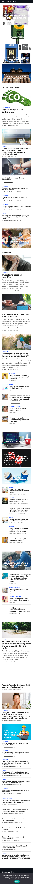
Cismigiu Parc (10, 2)
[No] (31, 879)
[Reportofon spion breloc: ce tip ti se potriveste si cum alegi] (16, 673)
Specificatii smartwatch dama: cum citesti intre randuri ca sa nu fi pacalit (16, 781)
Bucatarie (12, 587)
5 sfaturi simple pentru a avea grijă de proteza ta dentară (14, 837)
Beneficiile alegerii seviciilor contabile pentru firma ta (18, 520)
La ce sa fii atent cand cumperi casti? (17, 409)
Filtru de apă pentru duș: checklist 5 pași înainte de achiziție (15, 744)
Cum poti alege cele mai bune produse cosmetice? (19, 599)
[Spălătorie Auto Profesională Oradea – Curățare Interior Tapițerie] (5, 609)
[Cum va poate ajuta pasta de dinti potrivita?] (5, 387)
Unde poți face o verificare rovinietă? (13, 179)
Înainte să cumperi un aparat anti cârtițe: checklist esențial (15, 189)
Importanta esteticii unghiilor (12, 276)
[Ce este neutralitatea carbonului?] (16, 98)
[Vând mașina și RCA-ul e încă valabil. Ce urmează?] (16, 560)
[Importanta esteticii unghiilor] (16, 263)
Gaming (12, 454)
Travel (19, 239)
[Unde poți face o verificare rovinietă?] (16, 166)
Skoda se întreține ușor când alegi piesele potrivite (18, 500)
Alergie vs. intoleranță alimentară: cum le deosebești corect (19, 490)
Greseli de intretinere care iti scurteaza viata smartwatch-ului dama (16, 207)
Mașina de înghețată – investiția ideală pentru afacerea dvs (14, 846)
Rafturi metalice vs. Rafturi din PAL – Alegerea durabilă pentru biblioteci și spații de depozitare (19, 398)
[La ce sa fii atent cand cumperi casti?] (5, 409)
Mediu (9, 107)
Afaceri (4, 213)
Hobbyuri (6, 730)
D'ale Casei (5, 146)
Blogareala (6, 13)
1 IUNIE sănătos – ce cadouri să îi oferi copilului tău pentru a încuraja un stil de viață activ (16, 644)
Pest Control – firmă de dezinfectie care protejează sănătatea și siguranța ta (15, 810)
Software (6, 439)
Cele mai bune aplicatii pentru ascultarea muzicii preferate (19, 377)
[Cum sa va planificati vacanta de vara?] (16, 238)
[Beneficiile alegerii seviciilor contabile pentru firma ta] (5, 520)
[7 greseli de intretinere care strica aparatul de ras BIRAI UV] (16, 53)
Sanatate (12, 384)
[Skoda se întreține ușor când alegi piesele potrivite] (5, 501)
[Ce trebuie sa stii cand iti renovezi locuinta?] (5, 540)
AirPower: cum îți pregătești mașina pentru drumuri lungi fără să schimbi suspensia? (16, 772)
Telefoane (12, 373)
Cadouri (4, 639)
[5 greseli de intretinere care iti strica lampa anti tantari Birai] (16, 15)
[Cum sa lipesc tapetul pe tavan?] (5, 590)
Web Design (11, 439)
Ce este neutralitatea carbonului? (12, 111)
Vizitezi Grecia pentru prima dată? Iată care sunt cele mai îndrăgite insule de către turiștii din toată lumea (20, 578)
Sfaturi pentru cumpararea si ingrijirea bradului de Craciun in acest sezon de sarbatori (19, 530)
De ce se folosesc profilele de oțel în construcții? (14, 828)
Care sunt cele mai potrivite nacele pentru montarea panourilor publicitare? (16, 801)
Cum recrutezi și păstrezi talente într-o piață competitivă (15, 819)
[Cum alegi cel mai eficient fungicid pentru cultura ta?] (16, 342)
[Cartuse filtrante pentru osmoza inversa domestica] (16, 476)
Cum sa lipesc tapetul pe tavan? (18, 590)
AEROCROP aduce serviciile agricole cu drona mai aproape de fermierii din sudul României (15, 763)
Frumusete (5, 272)
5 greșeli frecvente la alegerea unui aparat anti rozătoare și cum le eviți (15, 753)
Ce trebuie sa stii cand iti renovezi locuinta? (17, 539)
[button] (3, 2)
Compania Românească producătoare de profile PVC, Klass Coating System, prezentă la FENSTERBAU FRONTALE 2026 (16, 856)
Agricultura (5, 351)
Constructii (18, 587)
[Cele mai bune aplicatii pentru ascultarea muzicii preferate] (5, 376)
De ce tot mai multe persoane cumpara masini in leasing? (19, 419)
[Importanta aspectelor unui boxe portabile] (16, 302)
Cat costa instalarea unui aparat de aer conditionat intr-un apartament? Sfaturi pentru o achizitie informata (16, 151)
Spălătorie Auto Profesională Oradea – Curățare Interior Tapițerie (19, 609)
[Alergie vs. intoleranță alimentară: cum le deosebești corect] (5, 490)
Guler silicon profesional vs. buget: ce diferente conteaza (14, 198)
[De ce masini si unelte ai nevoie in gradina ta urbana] (16, 732)
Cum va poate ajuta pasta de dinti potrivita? (19, 387)
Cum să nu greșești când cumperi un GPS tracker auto (15, 790)
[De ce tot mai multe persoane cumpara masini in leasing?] (5, 419)
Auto (11, 416)
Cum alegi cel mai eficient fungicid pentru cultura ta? (15, 355)
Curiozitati (7, 454)
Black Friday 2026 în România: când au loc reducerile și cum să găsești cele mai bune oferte (16, 217)
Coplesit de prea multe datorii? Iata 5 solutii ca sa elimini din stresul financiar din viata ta (19, 510)
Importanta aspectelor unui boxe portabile (15, 315)
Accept (17, 881)
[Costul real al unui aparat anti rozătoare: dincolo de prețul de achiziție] (16, 34)
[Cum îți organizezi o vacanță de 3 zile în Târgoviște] (16, 73)
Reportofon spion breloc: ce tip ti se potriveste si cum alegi (16, 686)
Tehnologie (11, 312)
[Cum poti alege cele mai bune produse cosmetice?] (5, 599)
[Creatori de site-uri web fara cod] (16, 440)
